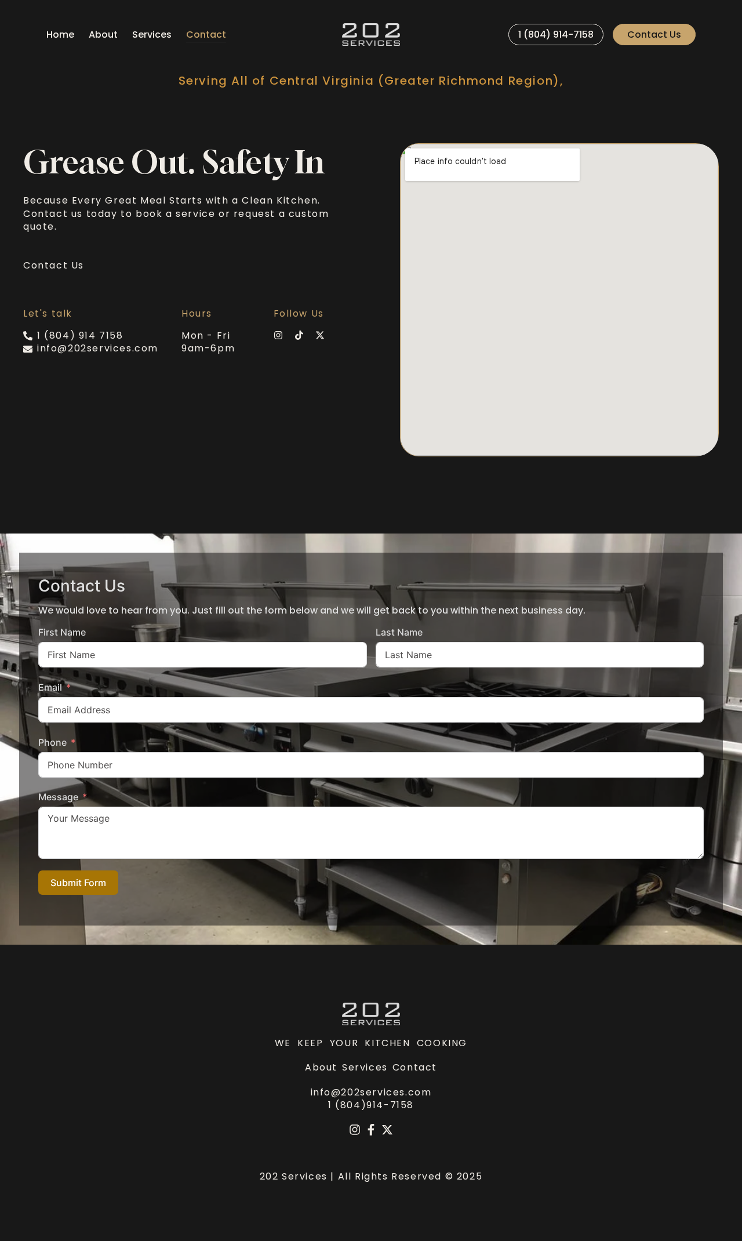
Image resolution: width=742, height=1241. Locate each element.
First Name (62, 632)
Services (152, 34)
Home (60, 34)
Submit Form (78, 882)
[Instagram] (355, 1129)
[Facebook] (371, 1129)
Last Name (399, 632)
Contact (206, 34)
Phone (52, 742)
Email (50, 687)
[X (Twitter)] (387, 1129)
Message (58, 797)
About (103, 34)
